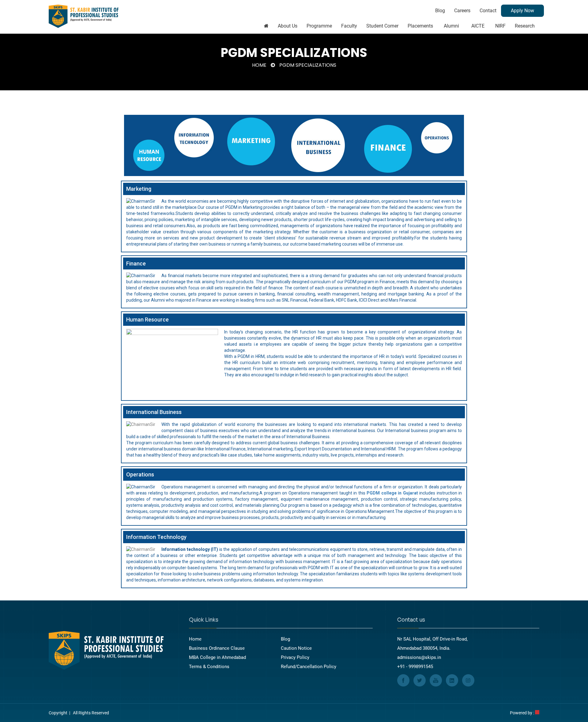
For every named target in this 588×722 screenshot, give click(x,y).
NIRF (500, 26)
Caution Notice (296, 648)
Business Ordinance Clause (217, 648)
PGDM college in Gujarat (392, 493)
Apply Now (522, 10)
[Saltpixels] (537, 712)
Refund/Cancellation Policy (308, 666)
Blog (440, 10)
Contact (488, 10)
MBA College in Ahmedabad (217, 657)
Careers (462, 10)
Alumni (451, 26)
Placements (420, 26)
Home (259, 65)
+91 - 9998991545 (415, 666)
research (525, 26)
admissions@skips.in (419, 657)
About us (287, 26)
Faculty (349, 26)
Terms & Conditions (209, 666)
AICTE (477, 26)
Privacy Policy (295, 657)
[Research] (266, 26)
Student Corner (382, 26)
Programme (319, 26)
